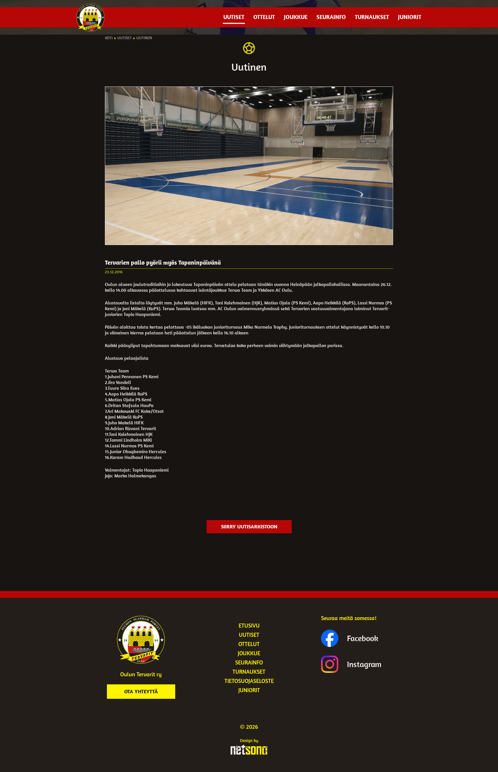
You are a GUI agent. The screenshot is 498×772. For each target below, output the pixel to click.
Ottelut (264, 16)
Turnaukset (372, 16)
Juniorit (409, 16)
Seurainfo (331, 16)
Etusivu (249, 625)
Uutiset (233, 16)
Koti (109, 37)
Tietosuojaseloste (249, 680)
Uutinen (144, 37)
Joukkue (296, 16)
